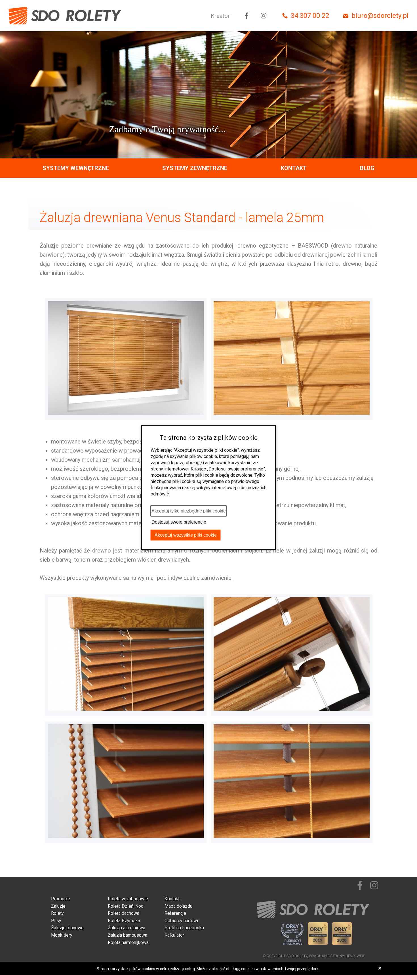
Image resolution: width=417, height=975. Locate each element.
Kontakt (294, 168)
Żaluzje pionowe (67, 927)
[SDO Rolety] (65, 16)
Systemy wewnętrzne (76, 168)
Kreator (220, 15)
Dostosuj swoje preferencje (178, 522)
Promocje (60, 898)
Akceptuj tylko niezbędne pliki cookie (188, 511)
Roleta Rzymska (124, 920)
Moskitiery (61, 935)
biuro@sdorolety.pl (379, 16)
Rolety (57, 913)
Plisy (56, 920)
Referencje (175, 913)
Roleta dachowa (123, 913)
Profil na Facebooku (184, 927)
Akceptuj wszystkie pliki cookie (186, 535)
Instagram (263, 15)
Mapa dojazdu (178, 906)
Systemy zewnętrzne (194, 168)
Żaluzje (58, 906)
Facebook (246, 15)
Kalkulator (174, 935)
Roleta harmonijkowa (128, 942)
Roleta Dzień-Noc (125, 906)
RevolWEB (355, 956)
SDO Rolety (297, 956)
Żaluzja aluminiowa (126, 927)
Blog (367, 168)
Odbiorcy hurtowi (181, 920)
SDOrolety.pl (313, 909)
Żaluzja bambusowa (127, 935)
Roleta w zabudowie (128, 898)
